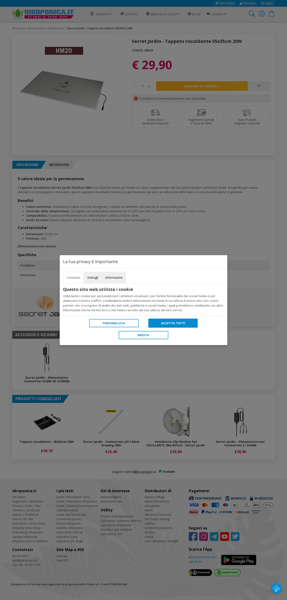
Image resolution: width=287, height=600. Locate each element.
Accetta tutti (173, 323)
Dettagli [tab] (92, 278)
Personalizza (114, 323)
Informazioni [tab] (113, 278)
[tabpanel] (143, 300)
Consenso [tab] (73, 278)
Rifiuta (143, 335)
